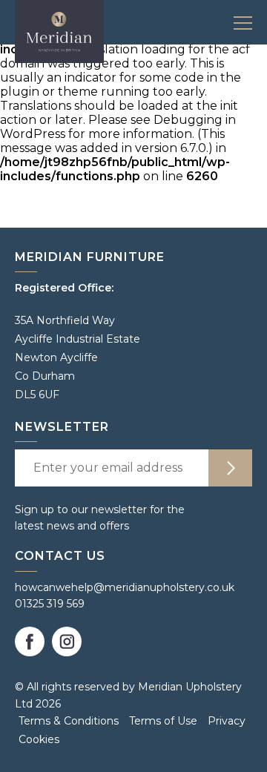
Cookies (39, 739)
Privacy (226, 721)
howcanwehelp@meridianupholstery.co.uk (124, 587)
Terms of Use (163, 721)
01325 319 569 (50, 603)
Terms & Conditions (69, 721)
